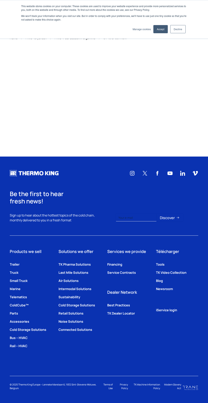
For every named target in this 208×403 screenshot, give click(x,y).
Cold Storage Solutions (28, 329)
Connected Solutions (75, 329)
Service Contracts (121, 272)
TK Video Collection (171, 272)
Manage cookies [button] (142, 29)
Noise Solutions (70, 321)
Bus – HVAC (19, 337)
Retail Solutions (70, 313)
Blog (159, 280)
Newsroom (164, 288)
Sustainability (69, 296)
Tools (160, 264)
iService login (166, 309)
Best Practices (118, 305)
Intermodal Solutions (74, 288)
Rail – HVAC (18, 345)
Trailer (15, 264)
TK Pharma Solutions (74, 264)
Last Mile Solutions (73, 272)
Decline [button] (178, 29)
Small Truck (19, 280)
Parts (14, 313)
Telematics (18, 296)
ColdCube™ (19, 305)
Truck (14, 272)
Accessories (19, 321)
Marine (15, 288)
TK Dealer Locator (121, 313)
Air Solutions (68, 280)
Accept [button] (160, 29)
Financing (114, 264)
